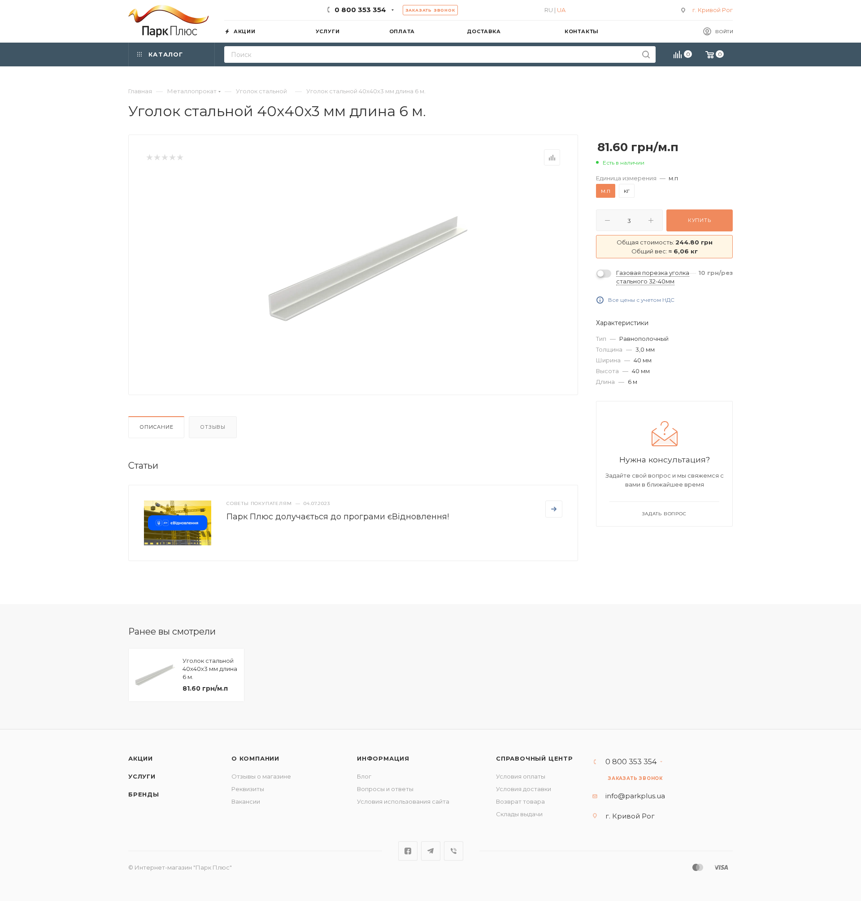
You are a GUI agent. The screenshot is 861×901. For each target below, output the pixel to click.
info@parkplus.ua (635, 796)
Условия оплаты (520, 776)
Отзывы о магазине (261, 776)
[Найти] (646, 54)
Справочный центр (534, 758)
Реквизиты (247, 788)
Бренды (143, 794)
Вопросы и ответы (385, 788)
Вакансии (245, 801)
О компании (255, 758)
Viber (453, 851)
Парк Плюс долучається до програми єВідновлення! (337, 517)
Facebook (407, 851)
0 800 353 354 (360, 9)
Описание (156, 427)
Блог (364, 776)
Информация (383, 758)
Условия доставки (523, 788)
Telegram (430, 851)
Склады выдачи (519, 814)
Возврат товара (520, 801)
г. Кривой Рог (712, 9)
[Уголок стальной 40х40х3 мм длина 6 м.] (368, 269)
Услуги (142, 776)
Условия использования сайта (403, 801)
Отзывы (213, 427)
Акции (140, 758)
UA (561, 9)
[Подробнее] (553, 509)
